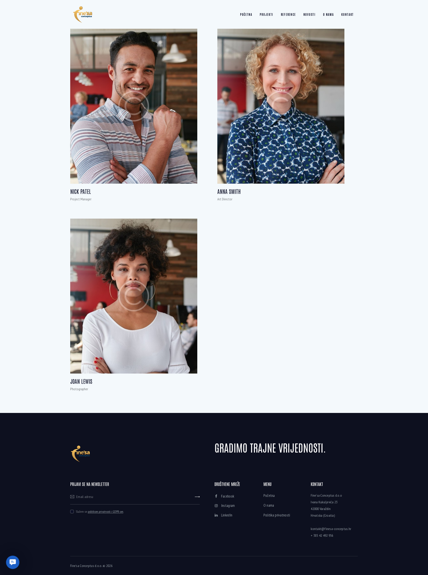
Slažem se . (100, 512)
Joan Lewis (81, 381)
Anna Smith (229, 191)
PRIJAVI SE (197, 497)
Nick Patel (80, 191)
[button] (12, 562)
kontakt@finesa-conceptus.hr (331, 528)
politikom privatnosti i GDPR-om (105, 511)
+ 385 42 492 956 (322, 535)
